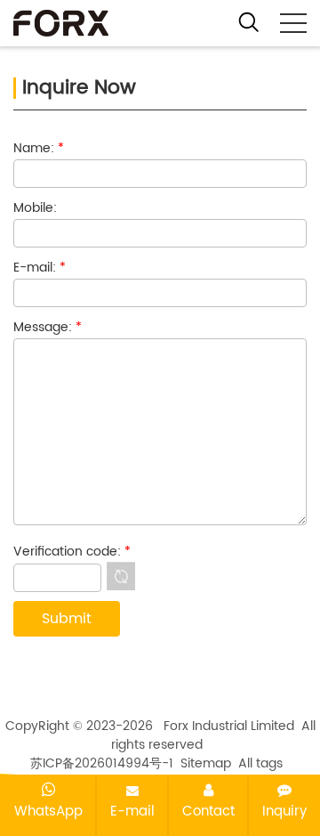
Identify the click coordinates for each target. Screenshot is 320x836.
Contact (208, 811)
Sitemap (205, 763)
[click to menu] (293, 23)
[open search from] (249, 21)
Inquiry (284, 811)
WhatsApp (48, 811)
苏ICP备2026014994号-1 (101, 763)
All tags (260, 763)
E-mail (132, 811)
